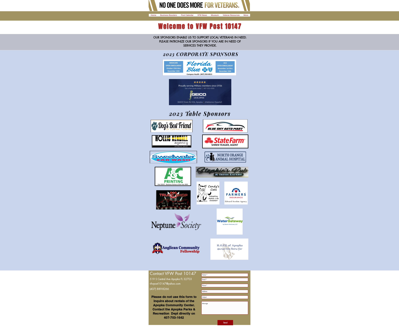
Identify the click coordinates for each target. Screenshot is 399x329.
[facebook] (151, 327)
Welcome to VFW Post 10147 (200, 26)
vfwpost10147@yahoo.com (165, 283)
